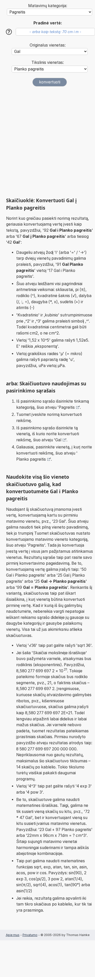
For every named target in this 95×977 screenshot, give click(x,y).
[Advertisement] (47, 141)
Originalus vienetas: (48, 45)
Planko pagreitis (31, 459)
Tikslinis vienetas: (47, 62)
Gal (58, 440)
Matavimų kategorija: (47, 5)
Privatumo (30, 935)
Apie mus (13, 935)
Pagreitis (67, 407)
